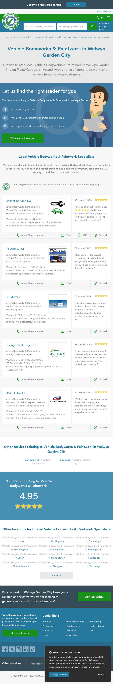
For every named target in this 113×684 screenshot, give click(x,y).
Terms (45, 634)
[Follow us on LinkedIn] (26, 649)
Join (76, 4)
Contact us (47, 630)
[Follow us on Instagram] (19, 649)
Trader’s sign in (103, 11)
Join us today (94, 596)
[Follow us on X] (12, 649)
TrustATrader (35, 663)
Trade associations (75, 621)
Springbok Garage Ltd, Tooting (76, 485)
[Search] (92, 26)
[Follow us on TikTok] (33, 649)
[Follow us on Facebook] (5, 649)
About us (47, 621)
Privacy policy (49, 625)
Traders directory (97, 625)
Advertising (95, 621)
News (92, 630)
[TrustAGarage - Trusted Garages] (10, 16)
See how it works (20, 633)
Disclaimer (71, 630)
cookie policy (71, 666)
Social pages (72, 634)
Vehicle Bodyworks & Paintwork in (19, 539)
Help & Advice (73, 625)
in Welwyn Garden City (38, 461)
